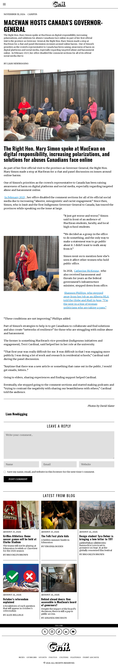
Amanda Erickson (56, 617)
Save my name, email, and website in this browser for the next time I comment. (51, 471)
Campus (32, 14)
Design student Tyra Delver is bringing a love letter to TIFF (96, 538)
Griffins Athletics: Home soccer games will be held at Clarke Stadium (19, 539)
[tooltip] (45, 632)
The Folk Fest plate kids (55, 536)
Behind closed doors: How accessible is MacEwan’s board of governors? (58, 602)
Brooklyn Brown (17, 554)
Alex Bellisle (14, 615)
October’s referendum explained (15, 601)
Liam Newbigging (17, 63)
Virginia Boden (54, 546)
